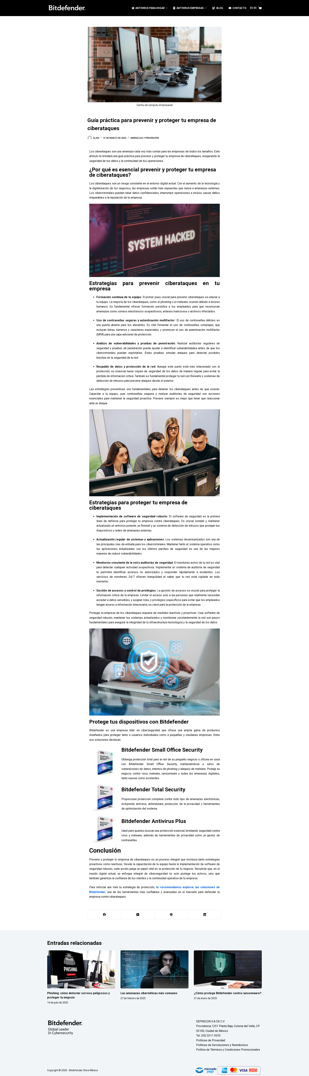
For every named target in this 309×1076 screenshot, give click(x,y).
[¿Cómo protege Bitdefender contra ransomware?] (228, 969)
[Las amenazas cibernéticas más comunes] (154, 969)
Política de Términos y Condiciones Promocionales (228, 1049)
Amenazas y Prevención (144, 138)
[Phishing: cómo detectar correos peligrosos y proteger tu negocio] (81, 969)
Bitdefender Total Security (153, 789)
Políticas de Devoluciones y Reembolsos (222, 1045)
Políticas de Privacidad (210, 1040)
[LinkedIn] (205, 914)
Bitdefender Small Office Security (162, 750)
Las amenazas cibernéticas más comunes (149, 993)
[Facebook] (104, 914)
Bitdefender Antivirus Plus (153, 821)
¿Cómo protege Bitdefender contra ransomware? (227, 993)
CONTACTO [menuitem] (239, 8)
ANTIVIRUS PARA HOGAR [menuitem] (150, 8)
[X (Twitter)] (137, 914)
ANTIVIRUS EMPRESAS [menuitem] (190, 8)
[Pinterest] (171, 914)
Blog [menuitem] (219, 8)
